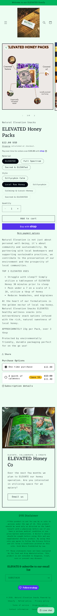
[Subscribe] (48, 578)
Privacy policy (42, 601)
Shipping (6, 146)
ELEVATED (10, 161)
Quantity (6, 203)
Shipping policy (40, 605)
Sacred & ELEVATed (16, 167)
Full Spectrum (32, 161)
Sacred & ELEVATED (18, 198)
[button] (6, 22)
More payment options (28, 233)
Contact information (18, 609)
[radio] (28, 367)
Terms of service (21, 605)
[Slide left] (22, 116)
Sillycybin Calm (15, 178)
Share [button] (8, 354)
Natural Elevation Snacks (27, 598)
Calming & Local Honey (20, 191)
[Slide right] (34, 116)
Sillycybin (41, 185)
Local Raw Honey (15, 184)
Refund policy (25, 601)
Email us (17, 497)
